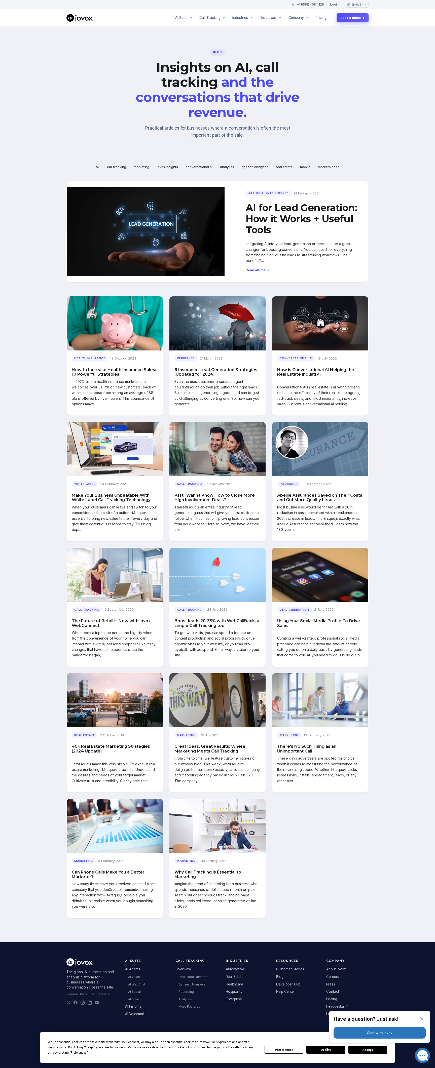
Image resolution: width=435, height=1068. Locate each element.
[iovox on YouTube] (97, 1003)
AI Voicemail (134, 1014)
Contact (332, 992)
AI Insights (133, 1006)
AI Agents (132, 969)
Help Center (285, 992)
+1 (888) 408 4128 (310, 4)
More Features (189, 1006)
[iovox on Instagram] (83, 1003)
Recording (186, 992)
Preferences (284, 1050)
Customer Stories (290, 969)
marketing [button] (141, 167)
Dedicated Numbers (193, 977)
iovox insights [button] (167, 167)
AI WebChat (136, 984)
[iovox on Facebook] (76, 1003)
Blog (279, 977)
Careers (332, 977)
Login (334, 4)
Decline (326, 1050)
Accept (367, 1050)
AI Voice (134, 977)
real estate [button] (284, 167)
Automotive (235, 969)
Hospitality (234, 992)
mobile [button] (305, 167)
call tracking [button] (116, 167)
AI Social (134, 992)
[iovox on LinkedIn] (90, 1003)
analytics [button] (227, 167)
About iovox (336, 969)
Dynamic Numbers (192, 984)
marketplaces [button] (328, 167)
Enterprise (234, 999)
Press (330, 984)
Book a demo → (352, 18)
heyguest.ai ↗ (337, 1006)
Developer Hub (288, 984)
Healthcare (234, 984)
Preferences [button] (79, 1052)
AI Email (133, 999)
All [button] (97, 167)
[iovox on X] (68, 1003)
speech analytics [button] (255, 167)
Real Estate (234, 977)
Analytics (185, 999)
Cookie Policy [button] (183, 1047)
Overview (183, 969)
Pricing (321, 18)
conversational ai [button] (199, 167)
